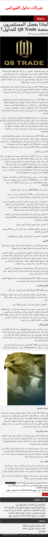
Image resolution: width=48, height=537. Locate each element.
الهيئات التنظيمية (32, 167)
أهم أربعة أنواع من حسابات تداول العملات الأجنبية (27, 513)
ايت (23, 329)
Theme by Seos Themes (10, 534)
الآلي (7, 329)
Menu (41, 19)
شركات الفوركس (10, 483)
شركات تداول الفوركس (24, 8)
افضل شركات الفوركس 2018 (34, 526)
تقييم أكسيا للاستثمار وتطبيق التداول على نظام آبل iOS (24, 507)
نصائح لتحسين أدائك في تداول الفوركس (30, 505)
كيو (25, 329)
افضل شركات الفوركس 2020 (31, 483)
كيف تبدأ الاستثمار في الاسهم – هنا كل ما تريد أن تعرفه (24, 510)
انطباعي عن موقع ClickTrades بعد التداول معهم (27, 490)
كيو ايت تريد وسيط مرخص (14, 102)
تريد (21, 329)
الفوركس (41, 531)
